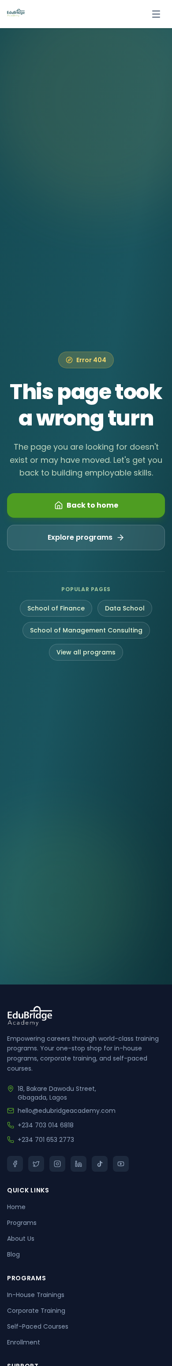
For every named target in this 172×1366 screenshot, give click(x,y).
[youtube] (121, 1164)
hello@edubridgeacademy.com (67, 1110)
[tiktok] (100, 1164)
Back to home (92, 505)
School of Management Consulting (86, 630)
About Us (20, 1238)
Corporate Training (36, 1310)
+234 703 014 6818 (46, 1125)
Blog (13, 1254)
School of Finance (56, 608)
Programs (22, 1222)
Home (16, 1207)
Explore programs (80, 537)
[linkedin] (78, 1164)
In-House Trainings (35, 1294)
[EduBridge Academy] (16, 14)
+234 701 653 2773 (46, 1139)
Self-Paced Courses (37, 1326)
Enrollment (23, 1342)
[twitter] (36, 1164)
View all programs (86, 652)
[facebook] (15, 1164)
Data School (125, 608)
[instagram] (57, 1164)
